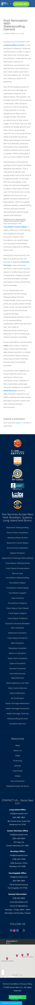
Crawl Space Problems (17, 618)
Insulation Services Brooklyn (17, 623)
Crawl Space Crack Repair (17, 608)
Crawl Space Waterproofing (18, 563)
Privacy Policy (26, 984)
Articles (17, 766)
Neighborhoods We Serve (17, 786)
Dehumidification (17, 693)
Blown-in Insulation (17, 653)
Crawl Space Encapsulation (17, 568)
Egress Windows (17, 553)
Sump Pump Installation (17, 548)
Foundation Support (17, 593)
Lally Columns (17, 598)
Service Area (17, 573)
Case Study (17, 771)
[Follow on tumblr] (24, 930)
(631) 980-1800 (21, 4)
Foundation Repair (17, 583)
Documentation (17, 781)
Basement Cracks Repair (17, 543)
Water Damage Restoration (18, 703)
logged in (19, 423)
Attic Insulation (17, 628)
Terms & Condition (11, 984)
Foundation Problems (17, 603)
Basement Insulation (17, 633)
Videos (18, 776)
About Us (18, 750)
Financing (17, 761)
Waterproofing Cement (17, 538)
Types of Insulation (17, 663)
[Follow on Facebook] (11, 930)
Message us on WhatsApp (16, 997)
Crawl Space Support (17, 613)
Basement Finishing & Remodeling (17, 558)
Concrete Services (17, 674)
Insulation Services (17, 724)
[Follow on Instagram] (14, 930)
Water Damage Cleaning (17, 713)
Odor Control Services (17, 688)
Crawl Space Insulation (18, 638)
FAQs (17, 756)
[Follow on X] (20, 930)
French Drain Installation (17, 533)
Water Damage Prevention (17, 708)
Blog (17, 745)
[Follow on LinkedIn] (17, 930)
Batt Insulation (17, 643)
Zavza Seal (10, 33)
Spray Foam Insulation (17, 658)
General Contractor (17, 668)
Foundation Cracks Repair (17, 588)
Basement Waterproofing (17, 527)
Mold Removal (17, 678)
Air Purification (17, 698)
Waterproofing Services (17, 719)
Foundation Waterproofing (17, 578)
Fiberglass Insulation (17, 648)
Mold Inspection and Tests (17, 683)
